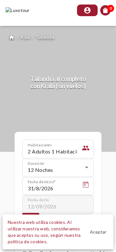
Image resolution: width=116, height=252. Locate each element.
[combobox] (58, 170)
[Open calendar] (85, 186)
